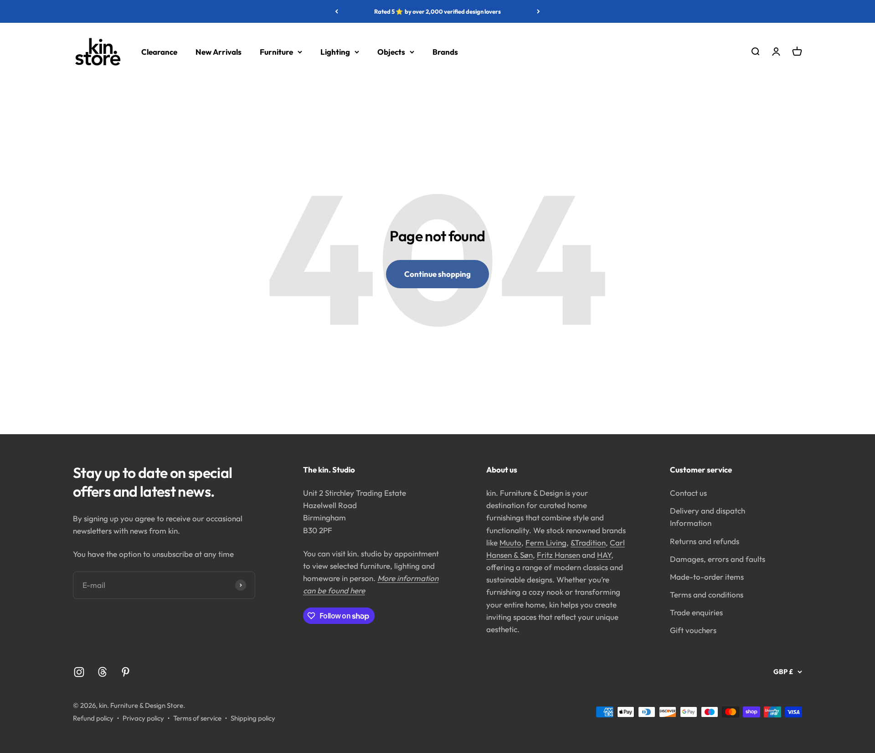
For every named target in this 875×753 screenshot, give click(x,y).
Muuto (510, 542)
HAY (604, 555)
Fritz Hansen (558, 555)
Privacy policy (143, 718)
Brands (445, 52)
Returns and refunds (704, 541)
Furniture (276, 52)
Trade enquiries (696, 612)
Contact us (688, 493)
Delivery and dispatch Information (707, 517)
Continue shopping (437, 274)
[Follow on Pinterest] (125, 672)
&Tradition (588, 542)
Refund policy (93, 718)
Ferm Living (545, 542)
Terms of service (197, 718)
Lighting (335, 52)
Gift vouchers (693, 630)
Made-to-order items (707, 577)
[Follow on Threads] (102, 672)
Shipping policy (253, 718)
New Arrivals (219, 52)
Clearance (159, 52)
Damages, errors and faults (717, 559)
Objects (391, 52)
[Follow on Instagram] (79, 672)
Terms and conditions (706, 594)
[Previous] (336, 11)
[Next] (538, 11)
